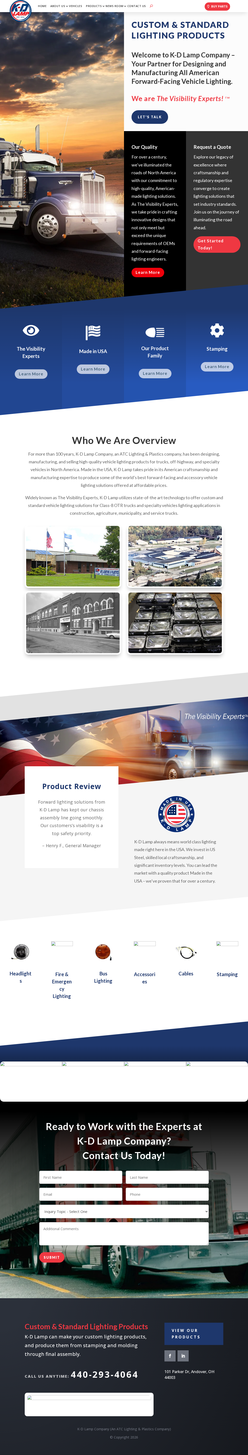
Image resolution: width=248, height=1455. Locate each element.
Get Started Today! (211, 244)
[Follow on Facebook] (170, 1355)
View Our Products (186, 1334)
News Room (115, 6)
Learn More (148, 272)
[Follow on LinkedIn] (183, 1355)
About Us (57, 6)
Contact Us (136, 6)
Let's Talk (150, 117)
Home (42, 6)
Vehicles (75, 6)
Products (94, 6)
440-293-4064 (105, 1374)
